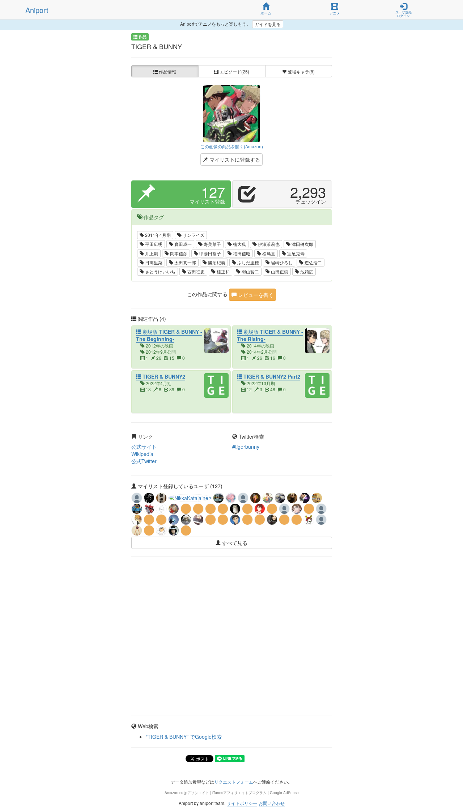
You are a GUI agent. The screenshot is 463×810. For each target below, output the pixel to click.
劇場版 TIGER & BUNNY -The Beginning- (169, 335)
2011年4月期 (157, 235)
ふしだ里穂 (247, 262)
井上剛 (151, 253)
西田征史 (195, 271)
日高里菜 (153, 262)
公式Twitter (144, 461)
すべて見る (234, 542)
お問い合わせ (272, 803)
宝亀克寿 (295, 253)
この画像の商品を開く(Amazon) (231, 146)
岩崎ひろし (281, 262)
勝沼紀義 (216, 262)
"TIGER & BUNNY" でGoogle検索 (184, 736)
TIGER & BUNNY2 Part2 (271, 376)
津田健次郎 (301, 244)
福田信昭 (241, 253)
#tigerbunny (245, 446)
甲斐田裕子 (209, 253)
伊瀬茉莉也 (268, 244)
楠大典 (239, 244)
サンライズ (193, 235)
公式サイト (144, 446)
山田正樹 (279, 271)
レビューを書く (255, 294)
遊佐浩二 (312, 262)
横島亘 (268, 253)
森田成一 (182, 244)
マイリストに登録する (234, 159)
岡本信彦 (178, 253)
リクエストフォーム (233, 782)
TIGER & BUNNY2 (163, 376)
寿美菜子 (212, 244)
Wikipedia (142, 453)
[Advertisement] (231, 582)
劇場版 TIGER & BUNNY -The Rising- (270, 335)
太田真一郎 (184, 262)
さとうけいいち (159, 271)
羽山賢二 (250, 271)
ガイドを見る (268, 24)
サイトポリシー (242, 803)
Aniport (36, 10)
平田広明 (153, 244)
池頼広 (306, 271)
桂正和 (223, 271)
